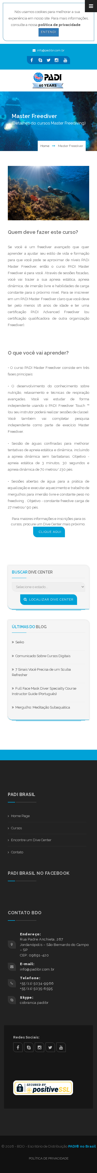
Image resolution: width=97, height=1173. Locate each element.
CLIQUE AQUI (50, 532)
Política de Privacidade (48, 1158)
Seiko (19, 642)
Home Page (20, 816)
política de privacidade (59, 25)
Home (44, 146)
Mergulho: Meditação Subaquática (42, 707)
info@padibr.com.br (50, 50)
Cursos (16, 828)
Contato (17, 852)
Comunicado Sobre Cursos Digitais (42, 656)
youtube (61, 1047)
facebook (18, 1047)
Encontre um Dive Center (31, 840)
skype (28, 1047)
